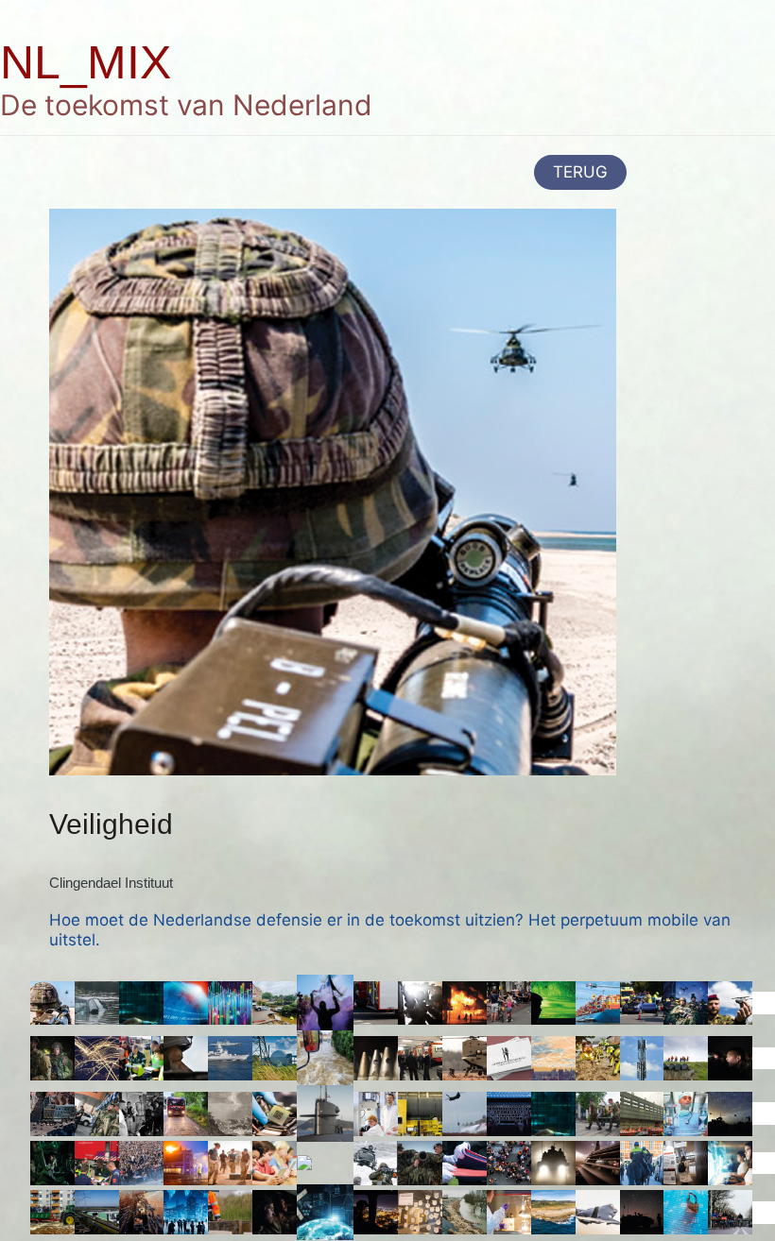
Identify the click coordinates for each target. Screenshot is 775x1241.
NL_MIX (85, 62)
